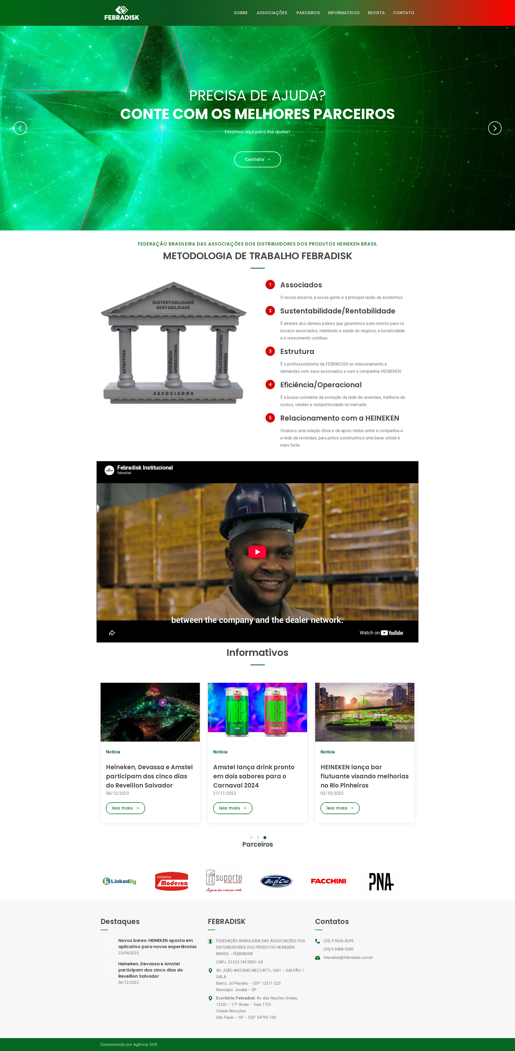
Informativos (344, 13)
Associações (272, 13)
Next (495, 128)
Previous (20, 128)
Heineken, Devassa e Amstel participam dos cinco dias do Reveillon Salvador (150, 970)
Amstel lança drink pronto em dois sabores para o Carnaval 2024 (146, 776)
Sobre (241, 13)
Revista (376, 13)
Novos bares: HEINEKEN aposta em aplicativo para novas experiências (157, 943)
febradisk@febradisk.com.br (348, 957)
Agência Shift (145, 1044)
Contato (403, 13)
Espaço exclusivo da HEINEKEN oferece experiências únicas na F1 (360, 776)
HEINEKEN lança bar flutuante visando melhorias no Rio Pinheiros (257, 776)
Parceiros (308, 13)
